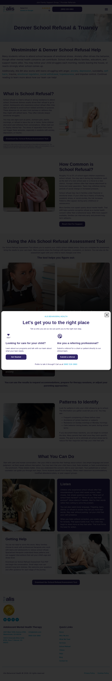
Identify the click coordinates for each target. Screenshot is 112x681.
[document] (56, 340)
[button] (106, 315)
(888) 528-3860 (70, 364)
